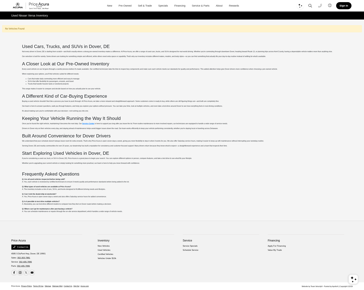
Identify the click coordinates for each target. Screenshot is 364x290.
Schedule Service (190, 250)
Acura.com (84, 286)
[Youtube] (32, 272)
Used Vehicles (104, 250)
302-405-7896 (25, 262)
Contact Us (22, 247)
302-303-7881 (23, 258)
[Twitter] (26, 272)
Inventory (103, 240)
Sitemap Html (57, 286)
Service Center (88, 124)
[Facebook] (14, 272)
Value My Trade (275, 250)
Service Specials (190, 246)
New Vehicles (104, 246)
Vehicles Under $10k (107, 258)
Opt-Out (76, 286)
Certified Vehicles (105, 254)
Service (187, 240)
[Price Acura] (31, 5)
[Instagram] (20, 272)
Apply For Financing (277, 246)
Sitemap (48, 286)
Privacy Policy (26, 286)
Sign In (344, 5)
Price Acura (15, 286)
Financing (274, 240)
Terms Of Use (38, 286)
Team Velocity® (317, 286)
